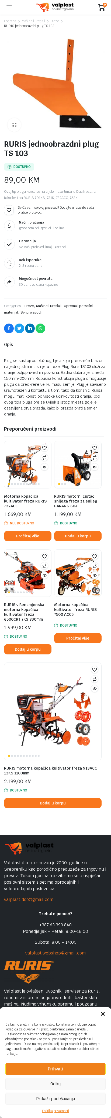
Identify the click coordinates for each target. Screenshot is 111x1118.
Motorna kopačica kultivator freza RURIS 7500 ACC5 (75, 609)
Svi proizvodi (31, 312)
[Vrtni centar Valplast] (55, 7)
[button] (103, 1014)
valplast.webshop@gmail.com (55, 953)
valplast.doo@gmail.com (28, 899)
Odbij (55, 1083)
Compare (44, 457)
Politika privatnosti (55, 1111)
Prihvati (55, 1069)
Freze (54, 21)
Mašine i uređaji (33, 21)
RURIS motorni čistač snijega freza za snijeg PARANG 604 (75, 501)
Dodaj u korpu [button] (78, 536)
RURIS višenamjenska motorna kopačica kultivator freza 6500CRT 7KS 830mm (24, 612)
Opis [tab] (8, 344)
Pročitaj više (28, 536)
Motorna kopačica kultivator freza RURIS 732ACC (25, 501)
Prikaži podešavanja (55, 1098)
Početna (10, 21)
